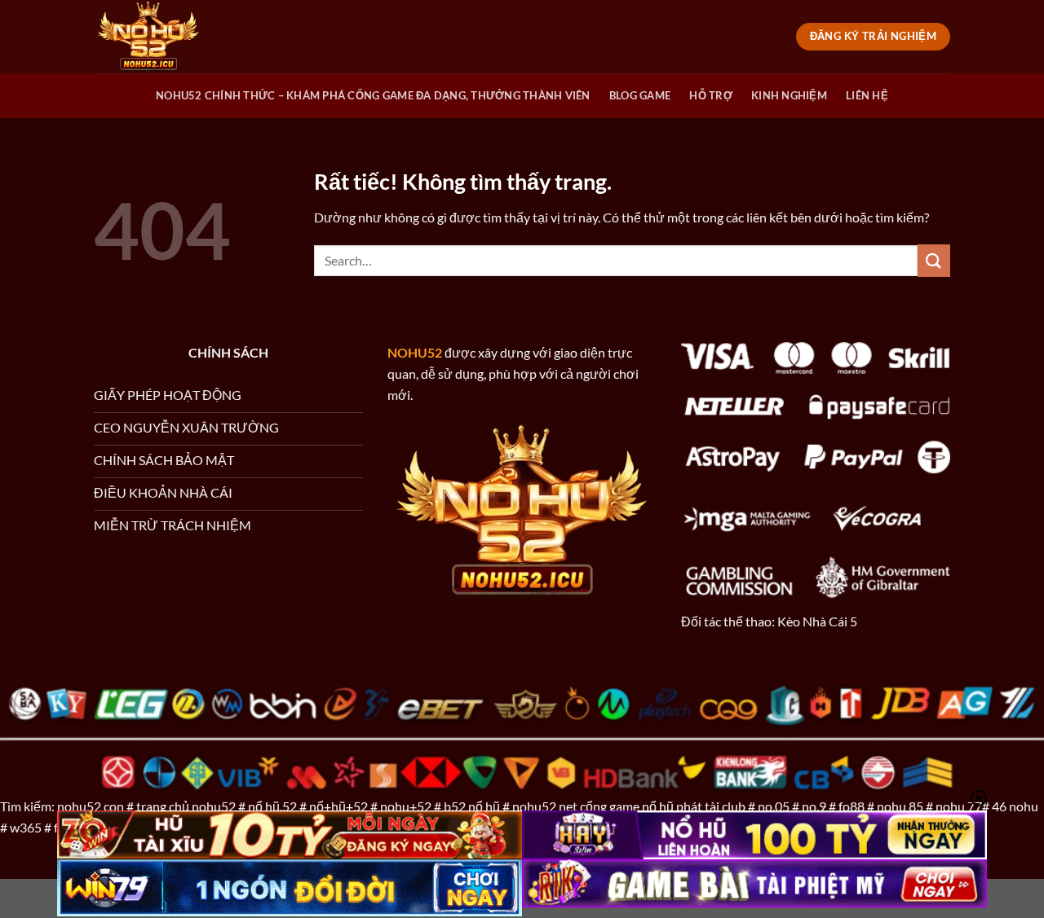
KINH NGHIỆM (789, 95)
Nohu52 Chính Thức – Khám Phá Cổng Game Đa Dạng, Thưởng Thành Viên (373, 95)
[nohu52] (175, 36)
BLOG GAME (639, 95)
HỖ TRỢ (710, 95)
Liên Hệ (867, 95)
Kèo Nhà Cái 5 (817, 621)
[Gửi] (934, 260)
